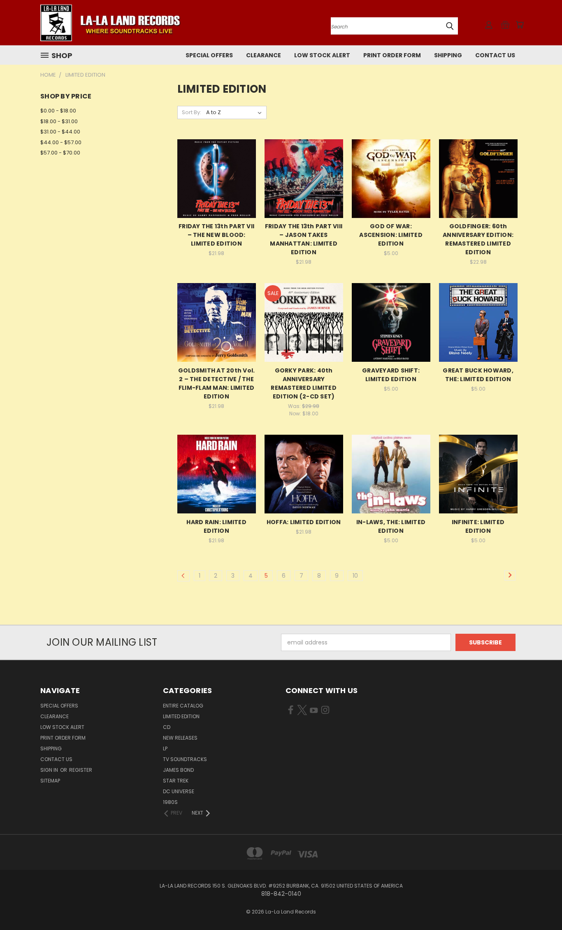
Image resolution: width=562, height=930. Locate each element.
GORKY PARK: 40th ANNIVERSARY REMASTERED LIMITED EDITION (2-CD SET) (304, 383)
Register (80, 769)
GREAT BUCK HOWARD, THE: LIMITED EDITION (478, 374)
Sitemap (50, 780)
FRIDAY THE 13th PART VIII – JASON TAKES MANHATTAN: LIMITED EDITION (303, 239)
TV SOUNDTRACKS (185, 759)
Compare (214, 177)
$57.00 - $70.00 (60, 153)
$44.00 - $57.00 (60, 142)
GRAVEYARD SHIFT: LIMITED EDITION (391, 374)
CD (166, 727)
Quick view (216, 161)
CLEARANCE (263, 55)
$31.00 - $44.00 (60, 132)
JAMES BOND (178, 769)
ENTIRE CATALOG (183, 705)
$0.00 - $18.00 (58, 111)
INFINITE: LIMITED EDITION (478, 526)
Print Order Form (392, 55)
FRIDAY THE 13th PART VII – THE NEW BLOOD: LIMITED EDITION (216, 235)
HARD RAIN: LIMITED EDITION (216, 526)
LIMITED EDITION (181, 716)
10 (355, 576)
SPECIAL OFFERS (209, 55)
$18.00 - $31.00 (59, 121)
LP (165, 748)
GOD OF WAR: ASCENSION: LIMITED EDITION (391, 235)
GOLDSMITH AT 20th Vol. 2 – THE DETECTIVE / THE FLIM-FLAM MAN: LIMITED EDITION (216, 383)
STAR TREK (175, 780)
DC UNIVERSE (178, 791)
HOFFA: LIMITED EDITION (304, 522)
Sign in (49, 769)
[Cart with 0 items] (520, 25)
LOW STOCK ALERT (322, 55)
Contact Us (495, 55)
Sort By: (191, 112)
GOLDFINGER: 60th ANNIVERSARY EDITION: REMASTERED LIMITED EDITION (478, 239)
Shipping (448, 55)
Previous (540, 904)
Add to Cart (216, 193)
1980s (170, 802)
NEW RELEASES (180, 737)
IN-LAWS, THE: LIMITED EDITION (390, 526)
